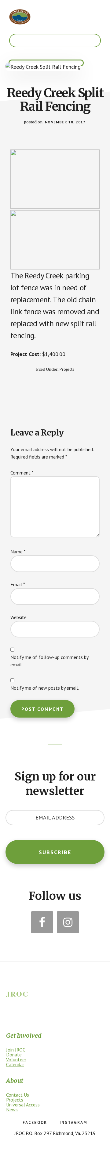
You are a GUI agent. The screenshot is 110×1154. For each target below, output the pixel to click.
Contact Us (17, 1095)
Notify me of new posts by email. (44, 688)
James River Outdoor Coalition (20, 17)
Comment (22, 473)
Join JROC (15, 1050)
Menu (55, 40)
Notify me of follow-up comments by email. (49, 661)
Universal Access (23, 1105)
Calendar (15, 1064)
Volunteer (16, 1059)
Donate (14, 1054)
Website (18, 617)
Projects (67, 369)
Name (18, 551)
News (12, 1109)
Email (17, 584)
